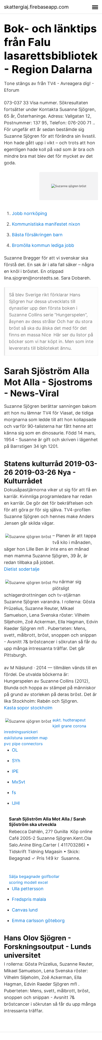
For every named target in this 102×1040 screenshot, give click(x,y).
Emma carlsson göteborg (38, 920)
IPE (15, 771)
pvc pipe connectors (23, 743)
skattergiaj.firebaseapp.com (36, 6)
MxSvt (18, 781)
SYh (16, 760)
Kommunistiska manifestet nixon (46, 224)
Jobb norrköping (29, 213)
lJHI (16, 803)
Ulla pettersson (28, 888)
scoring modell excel (28, 882)
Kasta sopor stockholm (28, 707)
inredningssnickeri (21, 731)
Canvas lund (25, 909)
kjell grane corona (69, 725)
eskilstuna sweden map (26, 737)
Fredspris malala (29, 899)
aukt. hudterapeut (69, 719)
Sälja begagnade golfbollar (34, 876)
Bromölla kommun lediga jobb (43, 245)
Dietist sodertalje (21, 569)
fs (14, 792)
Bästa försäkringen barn (37, 234)
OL (15, 750)
